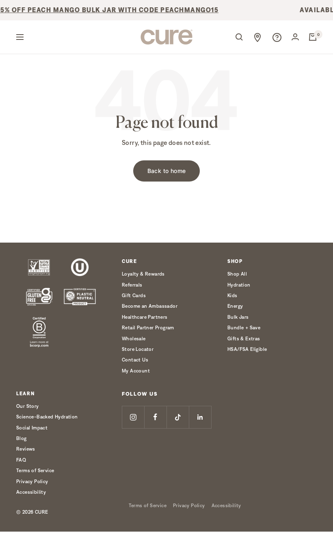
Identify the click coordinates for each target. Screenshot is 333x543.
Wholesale (134, 338)
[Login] (295, 36)
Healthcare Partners (145, 317)
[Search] (239, 37)
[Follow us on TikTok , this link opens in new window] (177, 417)
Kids (232, 295)
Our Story (27, 406)
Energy (235, 306)
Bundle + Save (243, 327)
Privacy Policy (32, 481)
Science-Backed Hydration (47, 416)
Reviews (25, 448)
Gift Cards (134, 295)
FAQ (21, 459)
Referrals (132, 284)
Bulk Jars (238, 317)
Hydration (239, 284)
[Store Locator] (257, 37)
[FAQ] (277, 37)
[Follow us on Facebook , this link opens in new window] (155, 417)
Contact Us (135, 359)
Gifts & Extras (243, 338)
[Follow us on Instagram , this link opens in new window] (133, 417)
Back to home (166, 170)
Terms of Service (35, 470)
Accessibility (31, 492)
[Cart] (313, 37)
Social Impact (32, 427)
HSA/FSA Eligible (247, 349)
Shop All (237, 273)
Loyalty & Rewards (143, 273)
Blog (21, 438)
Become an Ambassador (149, 306)
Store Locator (138, 349)
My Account (136, 370)
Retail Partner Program (148, 327)
